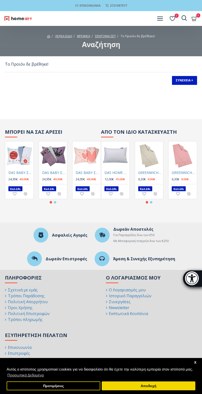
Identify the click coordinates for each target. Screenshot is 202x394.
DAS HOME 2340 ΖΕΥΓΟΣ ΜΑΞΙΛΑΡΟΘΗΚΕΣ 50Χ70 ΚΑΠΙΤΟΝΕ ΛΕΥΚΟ (116, 172)
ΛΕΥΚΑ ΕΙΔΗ (63, 36)
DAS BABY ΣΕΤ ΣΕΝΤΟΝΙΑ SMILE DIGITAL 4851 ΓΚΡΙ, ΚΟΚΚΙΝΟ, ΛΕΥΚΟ (20, 172)
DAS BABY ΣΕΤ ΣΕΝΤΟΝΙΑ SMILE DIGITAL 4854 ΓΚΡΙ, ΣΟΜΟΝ (88, 172)
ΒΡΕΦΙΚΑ (83, 36)
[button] (51, 202)
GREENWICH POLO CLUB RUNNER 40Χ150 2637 (150, 172)
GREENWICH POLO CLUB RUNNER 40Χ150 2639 (184, 172)
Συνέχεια (183, 80)
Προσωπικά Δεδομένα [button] (25, 375)
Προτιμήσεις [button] (53, 386)
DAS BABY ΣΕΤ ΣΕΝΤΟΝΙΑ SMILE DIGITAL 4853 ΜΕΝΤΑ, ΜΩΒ (54, 172)
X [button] (195, 362)
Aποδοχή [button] (148, 386)
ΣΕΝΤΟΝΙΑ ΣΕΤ (105, 36)
